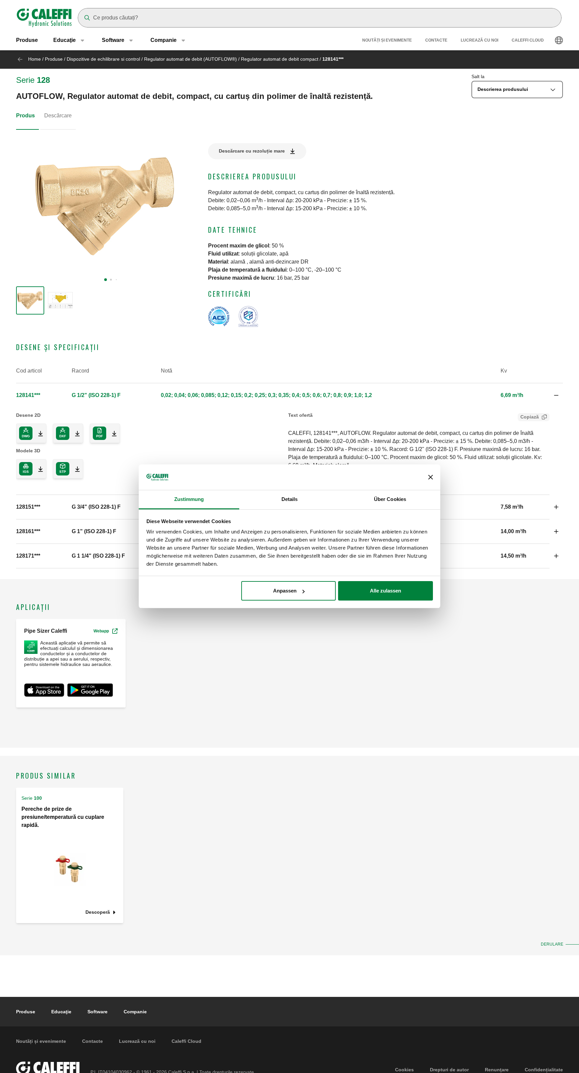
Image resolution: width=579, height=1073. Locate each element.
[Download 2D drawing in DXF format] (74, 433)
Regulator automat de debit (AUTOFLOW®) (190, 59)
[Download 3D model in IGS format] (38, 469)
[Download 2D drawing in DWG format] (38, 433)
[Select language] (559, 40)
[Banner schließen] (430, 477)
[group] (30, 300)
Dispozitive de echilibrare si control (103, 59)
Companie (135, 1011)
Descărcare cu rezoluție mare (252, 151)
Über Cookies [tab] (390, 499)
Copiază (529, 416)
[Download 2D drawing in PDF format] (111, 433)
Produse (27, 40)
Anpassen (285, 591)
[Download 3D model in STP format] (74, 469)
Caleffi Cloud (528, 40)
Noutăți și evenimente (387, 40)
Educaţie (61, 1011)
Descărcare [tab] (58, 115)
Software (97, 1011)
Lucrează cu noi (479, 40)
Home (34, 59)
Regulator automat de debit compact (279, 59)
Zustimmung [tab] (189, 499)
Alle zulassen (385, 591)
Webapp (101, 631)
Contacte (436, 40)
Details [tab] (289, 499)
